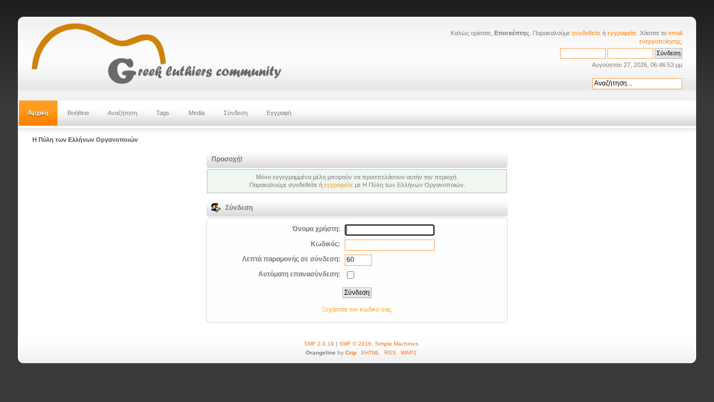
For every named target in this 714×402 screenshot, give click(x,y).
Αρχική (38, 112)
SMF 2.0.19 (319, 344)
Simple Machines (396, 344)
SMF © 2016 (355, 344)
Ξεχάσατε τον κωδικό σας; (357, 309)
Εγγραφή (279, 112)
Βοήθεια (78, 112)
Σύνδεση (236, 112)
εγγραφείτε (621, 33)
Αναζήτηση (122, 112)
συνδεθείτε (586, 33)
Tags (163, 112)
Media (197, 112)
